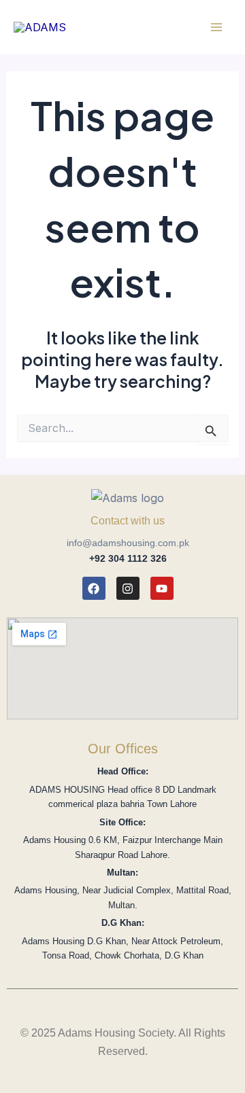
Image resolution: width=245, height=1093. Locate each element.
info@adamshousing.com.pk (128, 542)
